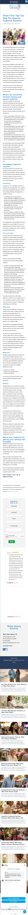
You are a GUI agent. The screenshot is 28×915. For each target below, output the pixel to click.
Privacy (12, 658)
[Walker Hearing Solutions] (14, 9)
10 (13, 911)
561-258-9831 (14, 2)
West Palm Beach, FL (14, 1)
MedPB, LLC (17, 616)
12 (20, 911)
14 (11, 913)
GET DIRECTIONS (7, 645)
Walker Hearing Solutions (9, 23)
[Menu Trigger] (26, 1)
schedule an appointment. (12, 491)
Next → (16, 913)
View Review (15, 582)
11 (17, 911)
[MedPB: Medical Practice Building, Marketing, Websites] (8, 660)
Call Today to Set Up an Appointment (11, 475)
